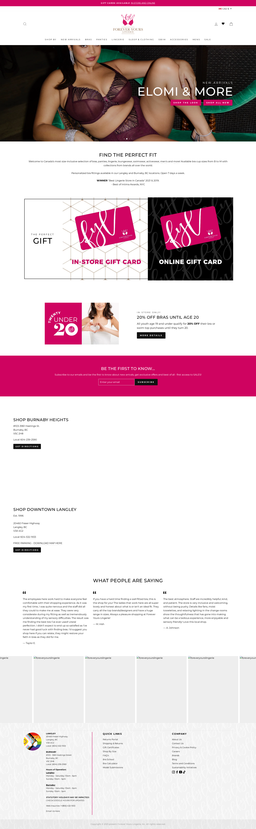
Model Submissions (113, 767)
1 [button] (124, 139)
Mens (196, 39)
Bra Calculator (110, 763)
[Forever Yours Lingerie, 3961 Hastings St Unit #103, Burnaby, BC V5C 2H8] (128, 433)
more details (151, 335)
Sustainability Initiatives (184, 767)
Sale (207, 39)
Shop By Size (109, 751)
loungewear (125, 161)
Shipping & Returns (113, 743)
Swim (162, 39)
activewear (152, 161)
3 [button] (129, 139)
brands (127, 165)
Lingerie (118, 39)
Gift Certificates (111, 747)
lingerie (112, 161)
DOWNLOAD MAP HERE (47, 543)
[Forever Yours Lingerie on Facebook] (177, 771)
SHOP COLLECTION (63, 102)
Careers (176, 751)
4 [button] (132, 139)
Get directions (27, 446)
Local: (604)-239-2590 (56, 764)
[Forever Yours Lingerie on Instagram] (174, 771)
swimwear (139, 161)
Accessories (179, 39)
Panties (101, 39)
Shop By (50, 39)
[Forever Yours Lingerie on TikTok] (184, 771)
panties (102, 161)
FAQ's (106, 755)
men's (164, 161)
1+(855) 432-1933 (67, 806)
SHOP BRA (33, 102)
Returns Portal (110, 739)
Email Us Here (53, 811)
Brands (175, 755)
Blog (174, 759)
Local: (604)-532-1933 (56, 746)
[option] (128, 3)
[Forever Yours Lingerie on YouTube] (181, 771)
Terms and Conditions (183, 763)
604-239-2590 (28, 439)
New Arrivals (71, 39)
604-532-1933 (28, 537)
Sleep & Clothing (141, 39)
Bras (88, 39)
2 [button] (127, 139)
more (176, 161)
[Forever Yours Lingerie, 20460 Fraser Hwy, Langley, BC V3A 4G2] (128, 530)
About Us (177, 739)
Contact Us (178, 743)
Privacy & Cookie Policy (184, 747)
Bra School (108, 759)
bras (94, 161)
